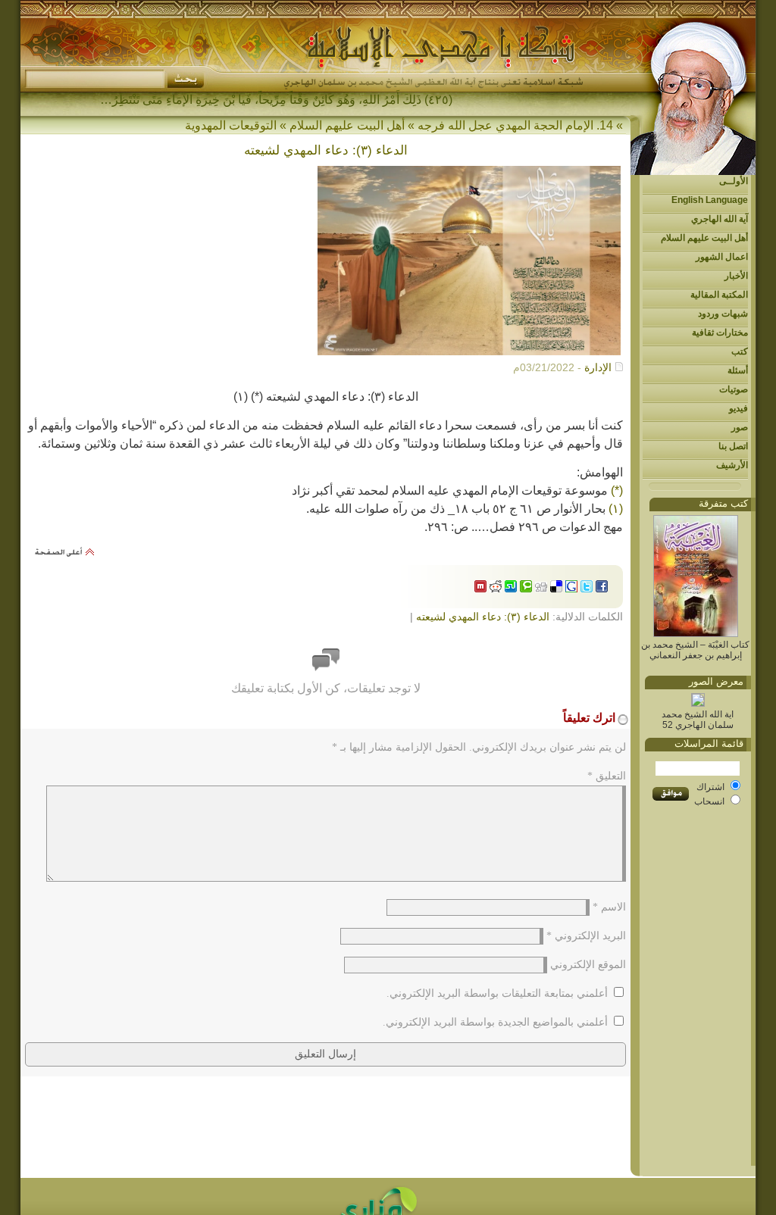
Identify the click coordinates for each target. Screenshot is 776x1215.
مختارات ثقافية (720, 332)
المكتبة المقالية (719, 294)
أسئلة (738, 370)
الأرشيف (732, 465)
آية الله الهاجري (719, 219)
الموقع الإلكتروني (588, 964)
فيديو (738, 408)
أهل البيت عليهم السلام (704, 238)
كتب (739, 351)
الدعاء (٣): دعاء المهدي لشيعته (482, 617)
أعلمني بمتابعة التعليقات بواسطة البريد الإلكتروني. (497, 993)
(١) (616, 508)
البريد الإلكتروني (586, 936)
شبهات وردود (723, 313)
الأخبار (736, 275)
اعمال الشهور (722, 256)
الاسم (609, 907)
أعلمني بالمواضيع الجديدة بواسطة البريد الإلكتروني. (495, 1022)
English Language (709, 200)
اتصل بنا (733, 446)
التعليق (606, 776)
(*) (617, 490)
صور (739, 427)
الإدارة (598, 367)
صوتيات (733, 389)
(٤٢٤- (438, 99)
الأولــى (733, 181)
